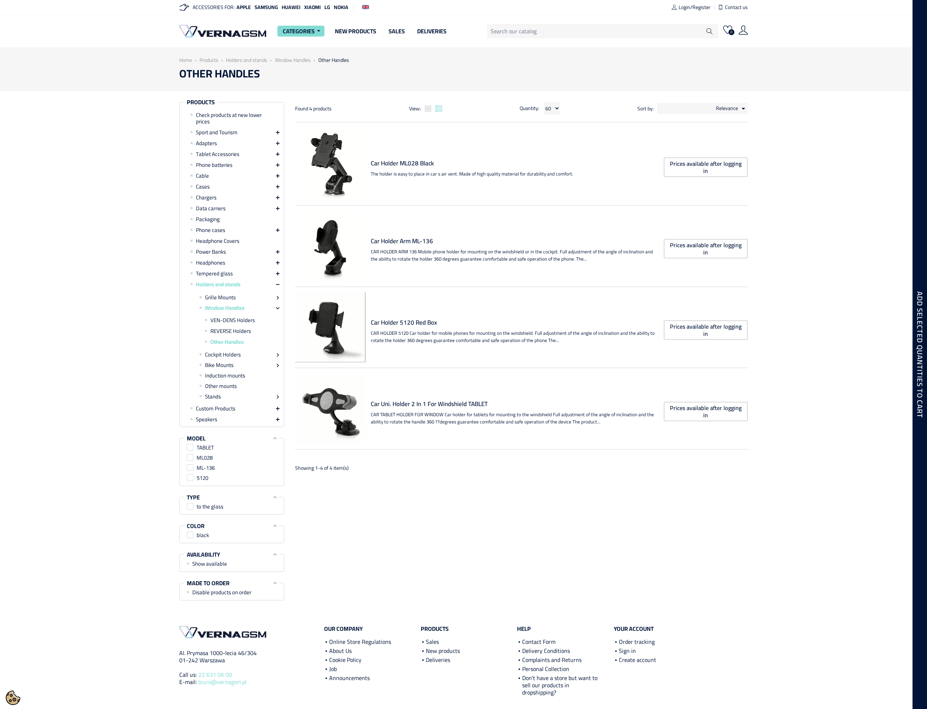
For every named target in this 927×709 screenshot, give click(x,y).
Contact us (736, 7)
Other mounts (221, 386)
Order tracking (637, 641)
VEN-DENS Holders (232, 320)
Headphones (210, 262)
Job (333, 668)
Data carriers (211, 208)
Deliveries (431, 31)
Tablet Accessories (217, 154)
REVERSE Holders (230, 331)
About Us (340, 650)
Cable (202, 176)
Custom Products (215, 408)
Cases (203, 186)
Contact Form (538, 641)
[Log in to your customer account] (743, 31)
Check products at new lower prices (229, 118)
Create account (637, 659)
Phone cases (210, 230)
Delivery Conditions (546, 650)
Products (201, 102)
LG (327, 7)
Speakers (206, 419)
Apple (243, 7)
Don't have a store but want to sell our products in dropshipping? (559, 685)
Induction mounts (225, 375)
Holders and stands (218, 284)
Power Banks (211, 252)
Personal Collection (545, 668)
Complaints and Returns (552, 659)
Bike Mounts (219, 365)
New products (443, 650)
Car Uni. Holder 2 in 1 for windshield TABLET (429, 404)
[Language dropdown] (365, 6)
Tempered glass (214, 273)
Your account (634, 628)
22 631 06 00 (215, 674)
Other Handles (227, 342)
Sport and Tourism (217, 132)
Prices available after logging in (706, 167)
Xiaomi (312, 7)
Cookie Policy (345, 659)
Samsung (266, 7)
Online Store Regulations (360, 641)
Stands (213, 396)
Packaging (208, 219)
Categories (303, 31)
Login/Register (694, 7)
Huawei (291, 7)
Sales (397, 31)
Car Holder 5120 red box (404, 323)
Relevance (732, 108)
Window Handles (224, 308)
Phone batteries (214, 165)
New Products (355, 31)
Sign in (627, 650)
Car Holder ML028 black (402, 163)
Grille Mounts (220, 297)
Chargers (206, 197)
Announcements (349, 677)
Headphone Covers (217, 241)
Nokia (341, 7)
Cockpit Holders (223, 354)
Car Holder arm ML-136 (402, 241)
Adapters (206, 143)
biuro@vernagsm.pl (222, 681)
